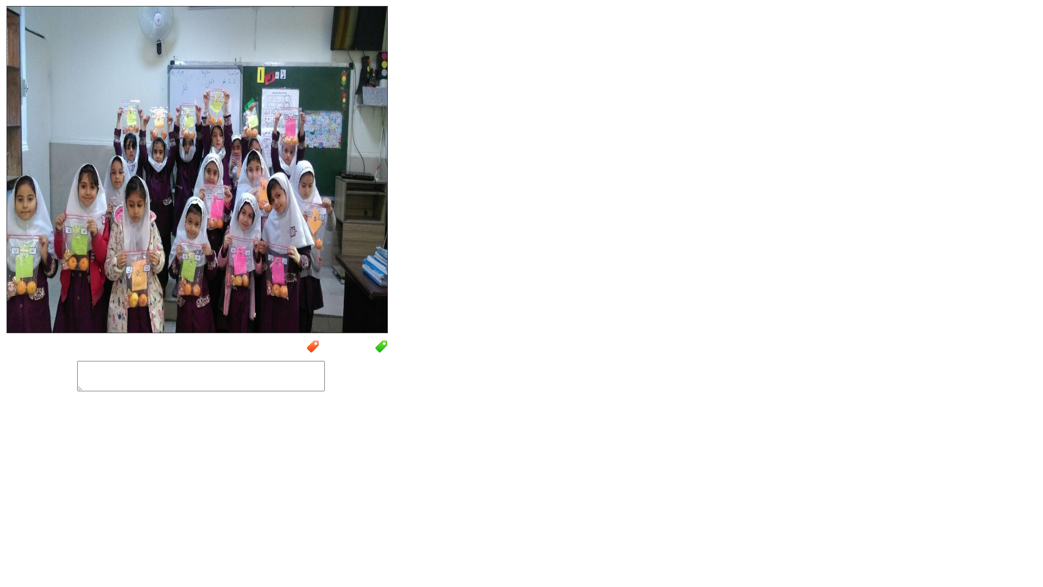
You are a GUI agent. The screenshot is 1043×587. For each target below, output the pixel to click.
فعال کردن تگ (354, 351)
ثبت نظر (313, 414)
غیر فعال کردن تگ (281, 351)
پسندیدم (115, 416)
